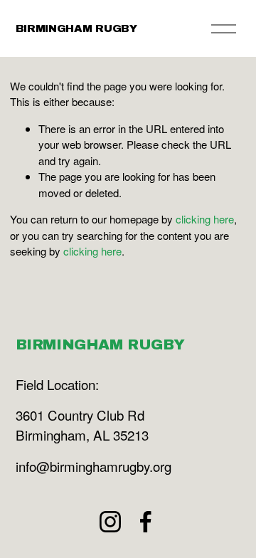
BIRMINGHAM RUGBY (76, 28)
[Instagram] (110, 521)
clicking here (205, 218)
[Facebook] (145, 521)
